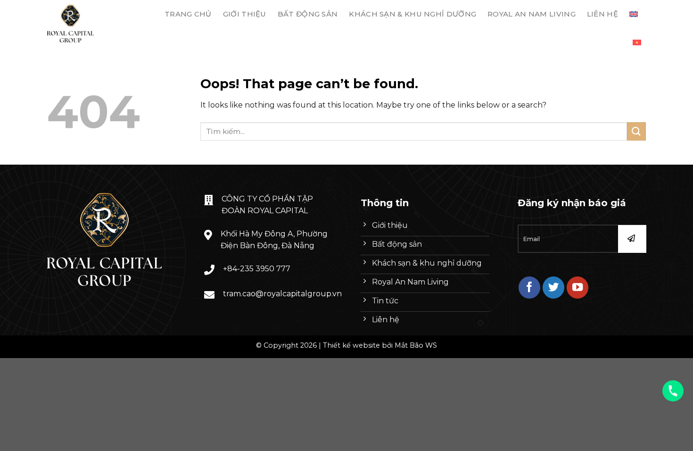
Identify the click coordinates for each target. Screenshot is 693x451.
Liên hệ (602, 13)
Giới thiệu (244, 13)
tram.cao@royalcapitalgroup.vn (282, 293)
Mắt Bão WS (416, 345)
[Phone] (673, 390)
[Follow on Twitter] (554, 287)
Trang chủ (188, 13)
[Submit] (636, 131)
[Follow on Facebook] (530, 287)
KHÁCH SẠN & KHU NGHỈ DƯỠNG (412, 13)
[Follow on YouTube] (578, 287)
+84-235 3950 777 (256, 268)
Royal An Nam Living (531, 13)
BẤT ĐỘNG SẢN (308, 13)
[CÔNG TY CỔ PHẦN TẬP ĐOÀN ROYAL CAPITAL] (93, 23)
